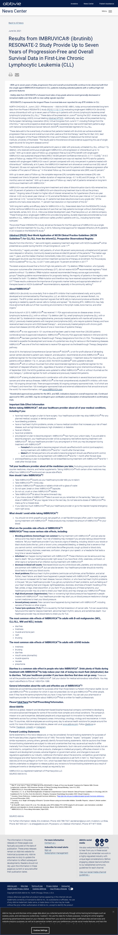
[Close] (113, 912)
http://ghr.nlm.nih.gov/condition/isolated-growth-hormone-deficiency (81, 796)
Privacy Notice (52, 886)
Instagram (41, 727)
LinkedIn (30, 727)
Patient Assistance (106, 4)
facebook (102, 840)
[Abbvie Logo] (12, 6)
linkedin (106, 840)
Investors (74, 4)
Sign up (48, 850)
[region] (59, 921)
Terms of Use (37, 886)
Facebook (20, 727)
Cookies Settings (39, 889)
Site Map (24, 886)
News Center (89, 4)
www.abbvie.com (70, 724)
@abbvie (89, 724)
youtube (102, 844)
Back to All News (16, 23)
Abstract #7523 (56, 118)
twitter (97, 840)
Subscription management (56, 853)
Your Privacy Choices (58, 889)
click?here (23, 702)
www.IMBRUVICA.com (52, 389)
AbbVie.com (12, 886)
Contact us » (50, 843)
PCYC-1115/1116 (55, 109)
